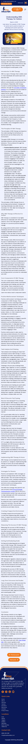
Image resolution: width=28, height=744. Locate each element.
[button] (25, 9)
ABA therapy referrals (6, 3)
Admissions (20, 2)
